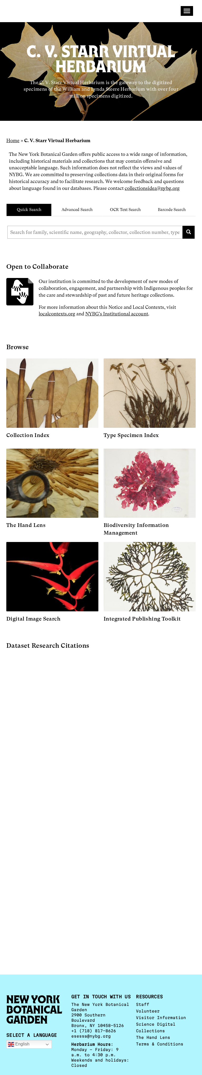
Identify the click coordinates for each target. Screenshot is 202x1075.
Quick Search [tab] (29, 209)
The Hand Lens (153, 1037)
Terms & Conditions (159, 1044)
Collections (150, 1031)
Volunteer (148, 1011)
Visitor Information (161, 1017)
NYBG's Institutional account (116, 313)
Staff (142, 1004)
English (21, 1044)
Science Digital (155, 1024)
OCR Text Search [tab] (125, 209)
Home (12, 140)
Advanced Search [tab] (77, 209)
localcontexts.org (57, 313)
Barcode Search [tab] (172, 209)
